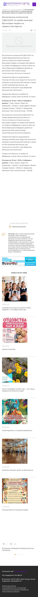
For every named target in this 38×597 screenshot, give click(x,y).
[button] (15, 554)
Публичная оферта (9, 586)
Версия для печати (19, 226)
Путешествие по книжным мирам (15, 510)
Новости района (16, 9)
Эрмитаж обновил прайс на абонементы (17, 470)
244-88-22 (18, 575)
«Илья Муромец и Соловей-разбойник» (17, 430)
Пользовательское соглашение (14, 588)
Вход (29, 4)
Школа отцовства (8, 349)
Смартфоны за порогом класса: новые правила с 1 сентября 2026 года (16, 309)
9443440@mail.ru (20, 571)
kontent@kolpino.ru (15, 250)
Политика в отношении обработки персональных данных (15, 590)
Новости (5, 9)
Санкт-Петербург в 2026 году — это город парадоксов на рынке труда (18, 390)
